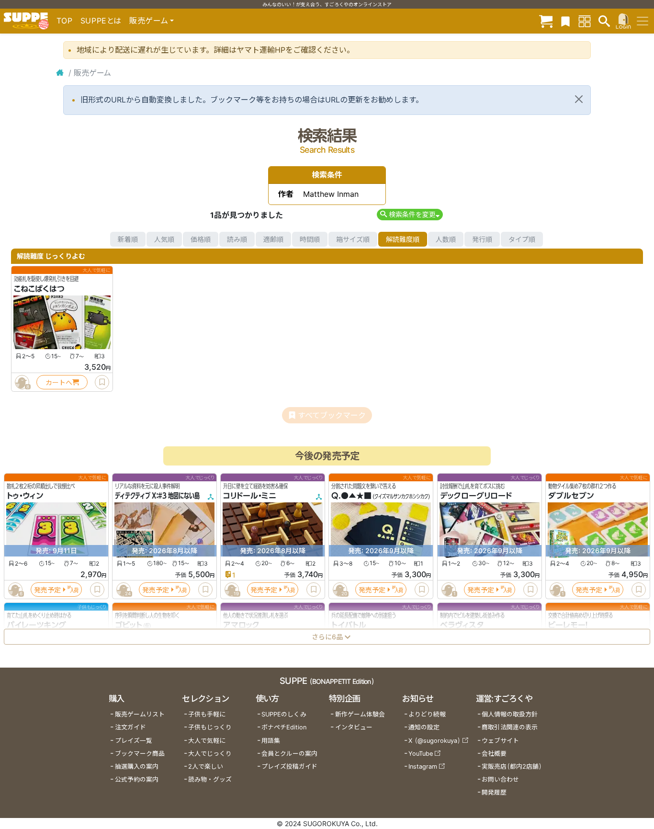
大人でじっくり (210, 753)
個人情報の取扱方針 (510, 714)
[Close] (578, 99)
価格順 (201, 239)
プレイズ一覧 (133, 740)
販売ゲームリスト (140, 714)
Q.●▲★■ (351, 496)
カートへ (58, 382)
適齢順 (273, 239)
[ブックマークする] (102, 382)
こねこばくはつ (39, 289)
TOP (64, 20)
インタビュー (353, 727)
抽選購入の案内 (136, 766)
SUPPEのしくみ (283, 714)
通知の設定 (424, 727)
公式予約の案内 (136, 779)
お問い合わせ (500, 779)
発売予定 (47, 590)
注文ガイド (130, 727)
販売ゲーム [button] (148, 20)
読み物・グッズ (210, 779)
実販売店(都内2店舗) (512, 766)
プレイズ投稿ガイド (289, 766)
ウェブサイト (500, 740)
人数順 (446, 239)
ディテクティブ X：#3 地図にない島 (157, 496)
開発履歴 (494, 792)
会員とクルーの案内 (289, 753)
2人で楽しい (205, 766)
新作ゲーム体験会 (360, 714)
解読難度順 (402, 239)
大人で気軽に (207, 740)
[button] (409, 214)
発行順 (482, 239)
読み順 (237, 239)
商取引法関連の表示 (510, 727)
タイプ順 (521, 239)
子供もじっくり (210, 727)
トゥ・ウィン (25, 496)
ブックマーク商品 (140, 753)
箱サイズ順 (353, 239)
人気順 (164, 239)
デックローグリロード (476, 496)
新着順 (128, 239)
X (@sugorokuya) (434, 740)
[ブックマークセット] (565, 20)
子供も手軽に (207, 714)
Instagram (422, 766)
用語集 (270, 740)
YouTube (420, 753)
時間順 (310, 239)
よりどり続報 (427, 714)
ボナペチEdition (283, 727)
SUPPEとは (101, 20)
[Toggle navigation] (642, 21)
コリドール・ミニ (249, 496)
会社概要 (494, 753)
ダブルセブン (571, 496)
